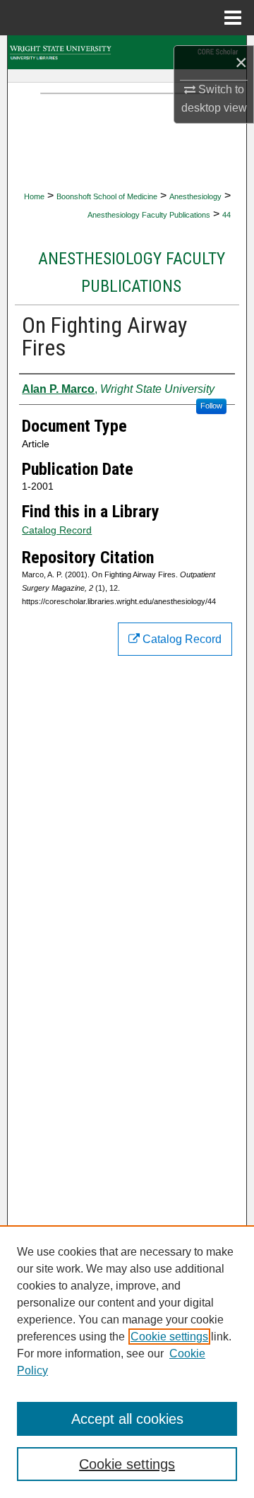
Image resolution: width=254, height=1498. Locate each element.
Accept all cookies (127, 1419)
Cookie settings (169, 1337)
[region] (127, 1361)
